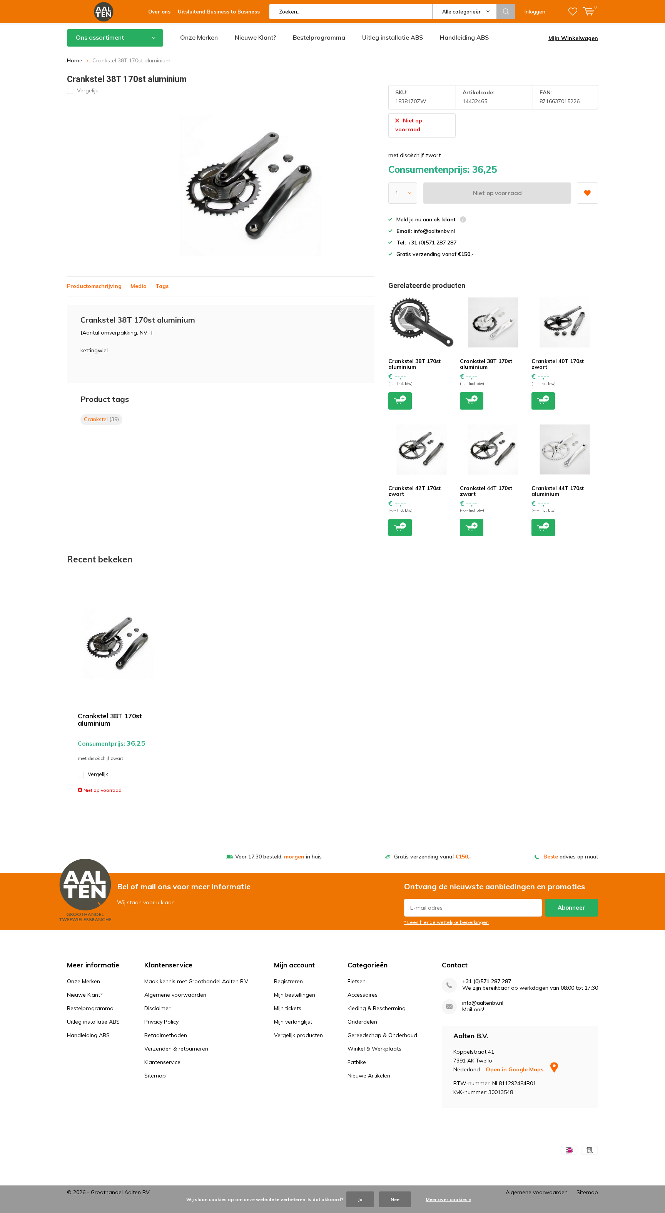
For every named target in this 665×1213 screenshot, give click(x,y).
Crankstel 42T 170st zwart (414, 491)
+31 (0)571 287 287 (486, 981)
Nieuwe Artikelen (369, 1075)
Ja (360, 1199)
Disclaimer (157, 1008)
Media (138, 286)
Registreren (288, 981)
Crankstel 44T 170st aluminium (557, 491)
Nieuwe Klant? (255, 37)
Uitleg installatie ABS (392, 37)
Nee (395, 1199)
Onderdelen (362, 1021)
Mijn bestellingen (294, 994)
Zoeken (506, 11)
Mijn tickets (287, 1008)
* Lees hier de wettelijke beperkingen (446, 922)
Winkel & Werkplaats (374, 1048)
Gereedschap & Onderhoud (382, 1035)
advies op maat (570, 856)
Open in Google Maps (515, 1069)
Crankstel (101, 419)
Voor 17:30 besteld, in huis (278, 856)
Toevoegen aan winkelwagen (400, 401)
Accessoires (363, 994)
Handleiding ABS (464, 37)
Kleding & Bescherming (377, 1008)
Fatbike (357, 1062)
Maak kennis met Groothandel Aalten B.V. (196, 981)
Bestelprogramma (319, 37)
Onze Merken (199, 37)
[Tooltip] (463, 220)
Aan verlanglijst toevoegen (587, 193)
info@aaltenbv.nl (482, 1003)
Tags (162, 286)
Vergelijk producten (298, 1035)
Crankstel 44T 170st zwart (486, 491)
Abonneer (571, 907)
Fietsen (357, 981)
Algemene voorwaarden (175, 994)
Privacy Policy (161, 1021)
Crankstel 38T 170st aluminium (414, 364)
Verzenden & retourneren (176, 1048)
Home (74, 60)
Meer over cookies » (448, 1199)
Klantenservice (162, 1062)
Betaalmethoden (165, 1035)
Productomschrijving (94, 286)
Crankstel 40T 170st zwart (557, 364)
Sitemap (155, 1075)
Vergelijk (98, 774)
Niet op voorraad (497, 193)
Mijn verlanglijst (293, 1021)
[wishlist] (572, 11)
